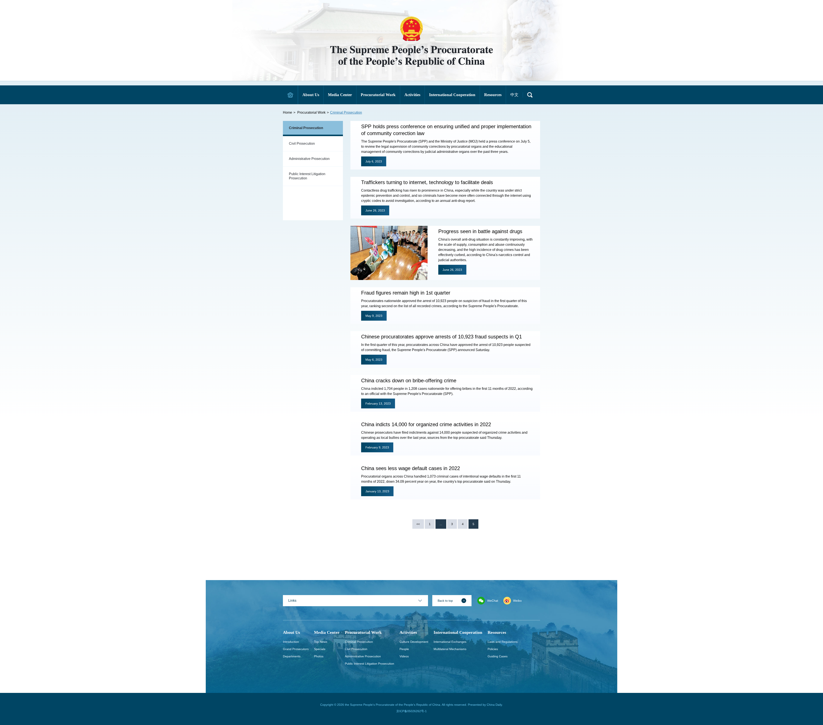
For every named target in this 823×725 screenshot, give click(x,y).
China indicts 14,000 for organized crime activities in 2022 (426, 424)
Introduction (291, 641)
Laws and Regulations (503, 641)
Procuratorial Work (311, 112)
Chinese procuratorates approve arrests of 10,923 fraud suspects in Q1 (441, 336)
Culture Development (413, 641)
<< (418, 524)
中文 (514, 94)
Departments (291, 656)
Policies (493, 649)
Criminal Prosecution (346, 112)
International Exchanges (450, 641)
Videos (404, 656)
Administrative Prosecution (309, 159)
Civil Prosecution (302, 143)
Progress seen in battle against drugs (480, 231)
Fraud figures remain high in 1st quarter (405, 293)
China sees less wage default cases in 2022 (410, 468)
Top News (320, 641)
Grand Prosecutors (296, 649)
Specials (319, 649)
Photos (318, 656)
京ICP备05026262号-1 (411, 711)
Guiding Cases (498, 656)
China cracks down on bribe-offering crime (408, 380)
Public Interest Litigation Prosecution (307, 176)
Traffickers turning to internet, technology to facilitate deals (427, 182)
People (404, 649)
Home (287, 112)
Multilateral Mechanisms (450, 649)
